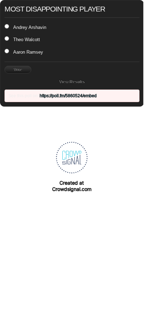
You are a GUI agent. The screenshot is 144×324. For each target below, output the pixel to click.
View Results (72, 81)
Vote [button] (18, 69)
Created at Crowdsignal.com (71, 186)
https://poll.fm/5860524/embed (68, 95)
